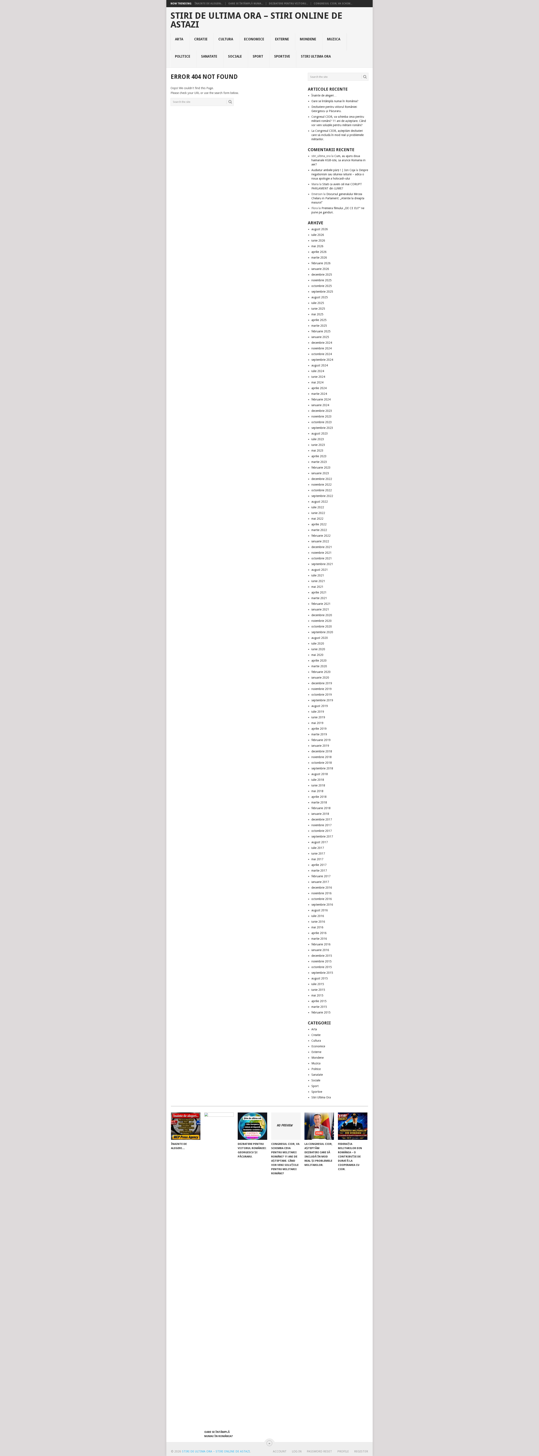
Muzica (333, 39)
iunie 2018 (318, 785)
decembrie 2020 (321, 615)
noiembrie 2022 (321, 484)
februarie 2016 (321, 944)
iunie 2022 (318, 513)
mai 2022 (317, 518)
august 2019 (319, 706)
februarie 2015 (321, 1012)
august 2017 (319, 842)
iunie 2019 (318, 717)
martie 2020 (319, 666)
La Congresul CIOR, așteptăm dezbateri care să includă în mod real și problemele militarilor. (337, 135)
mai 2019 (317, 723)
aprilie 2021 (319, 592)
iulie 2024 (317, 371)
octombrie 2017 (321, 830)
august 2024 (319, 365)
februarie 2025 (321, 331)
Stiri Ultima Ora (316, 56)
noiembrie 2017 (321, 825)
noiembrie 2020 (321, 620)
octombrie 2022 (321, 490)
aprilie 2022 (319, 524)
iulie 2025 (317, 303)
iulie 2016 (317, 916)
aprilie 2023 (319, 456)
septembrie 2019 (322, 700)
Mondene (308, 39)
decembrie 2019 (321, 683)
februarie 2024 (321, 399)
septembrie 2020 (322, 632)
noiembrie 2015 (321, 961)
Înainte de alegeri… (324, 95)
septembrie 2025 (322, 291)
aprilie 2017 (319, 865)
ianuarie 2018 (320, 813)
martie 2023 (319, 462)
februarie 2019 (321, 740)
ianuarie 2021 (320, 609)
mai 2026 (317, 246)
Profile (343, 1451)
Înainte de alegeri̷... (209, 3)
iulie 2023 (317, 439)
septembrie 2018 (322, 768)
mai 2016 (317, 927)
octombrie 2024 (321, 354)
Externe (282, 39)
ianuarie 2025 (320, 337)
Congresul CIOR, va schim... (333, 3)
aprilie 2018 (319, 796)
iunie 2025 (318, 308)
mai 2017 (317, 859)
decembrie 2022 (321, 479)
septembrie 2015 (322, 972)
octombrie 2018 (321, 762)
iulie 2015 (317, 984)
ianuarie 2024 (320, 405)
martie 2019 (319, 734)
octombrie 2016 (321, 899)
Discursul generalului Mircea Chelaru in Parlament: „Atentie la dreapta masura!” (337, 198)
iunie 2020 (318, 649)
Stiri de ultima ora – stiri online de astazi (256, 20)
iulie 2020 (317, 643)
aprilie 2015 (319, 1001)
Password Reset (319, 1451)
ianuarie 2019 (320, 745)
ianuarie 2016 (320, 950)
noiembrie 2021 (321, 552)
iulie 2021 (317, 575)
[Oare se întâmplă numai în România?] (219, 1270)
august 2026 (319, 229)
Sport (258, 56)
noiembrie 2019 (321, 689)
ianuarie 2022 (320, 541)
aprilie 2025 (319, 320)
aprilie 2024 (319, 388)
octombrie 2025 (321, 286)
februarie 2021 (321, 603)
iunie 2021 (318, 581)
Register (361, 1451)
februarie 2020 (321, 672)
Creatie (200, 39)
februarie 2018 (321, 808)
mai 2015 (317, 995)
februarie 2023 (321, 467)
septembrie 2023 (322, 427)
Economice (254, 39)
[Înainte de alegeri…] (185, 1126)
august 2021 (319, 569)
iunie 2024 (318, 376)
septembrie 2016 (322, 904)
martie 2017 (319, 870)
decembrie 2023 (321, 410)
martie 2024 (319, 393)
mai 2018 (317, 791)
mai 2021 (317, 586)
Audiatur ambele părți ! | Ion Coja (333, 170)
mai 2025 (317, 314)
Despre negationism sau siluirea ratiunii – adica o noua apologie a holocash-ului (339, 174)
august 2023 (319, 433)
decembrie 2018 (321, 751)
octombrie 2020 (321, 626)
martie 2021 (319, 598)
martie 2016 (319, 938)
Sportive (282, 56)
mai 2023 (317, 450)
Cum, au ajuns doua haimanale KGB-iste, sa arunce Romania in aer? (338, 160)
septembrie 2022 (322, 496)
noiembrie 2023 (321, 416)
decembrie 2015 (321, 955)
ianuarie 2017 (320, 882)
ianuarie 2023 (320, 473)
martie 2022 (319, 530)
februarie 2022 (321, 535)
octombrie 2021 (321, 558)
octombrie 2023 (321, 422)
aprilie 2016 (319, 933)
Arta (179, 39)
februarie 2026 (321, 263)
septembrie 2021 (322, 564)
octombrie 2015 (321, 967)
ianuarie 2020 (320, 677)
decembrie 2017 (321, 819)
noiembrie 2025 (321, 280)
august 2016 (319, 910)
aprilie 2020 (319, 660)
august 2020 (319, 637)
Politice (182, 56)
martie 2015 (319, 1006)
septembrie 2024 (322, 359)
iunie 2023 (318, 445)
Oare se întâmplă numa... (245, 3)
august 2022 (319, 501)
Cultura (225, 39)
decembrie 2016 (321, 887)
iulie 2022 (317, 507)
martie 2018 (319, 802)
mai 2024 (317, 382)
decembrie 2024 (321, 342)
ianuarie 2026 (320, 269)
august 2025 (319, 297)
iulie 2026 (317, 235)
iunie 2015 (318, 989)
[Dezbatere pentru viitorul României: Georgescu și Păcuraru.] (252, 1126)
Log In (297, 1451)
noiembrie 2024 (321, 348)
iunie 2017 (318, 853)
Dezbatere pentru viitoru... (288, 3)
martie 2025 (319, 325)
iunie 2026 (318, 240)
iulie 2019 (317, 711)
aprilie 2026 (319, 252)
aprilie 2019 (319, 728)
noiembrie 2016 (321, 893)
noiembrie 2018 (321, 757)
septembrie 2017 (322, 836)
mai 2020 (317, 655)
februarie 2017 (321, 876)
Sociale (235, 56)
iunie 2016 (318, 921)
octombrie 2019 (321, 694)
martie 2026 (319, 257)
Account (280, 1451)
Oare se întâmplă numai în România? (334, 101)
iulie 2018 (317, 779)
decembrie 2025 (321, 274)
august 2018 (319, 774)
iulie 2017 (317, 848)
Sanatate (209, 56)
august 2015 (319, 978)
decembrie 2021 (321, 547)
